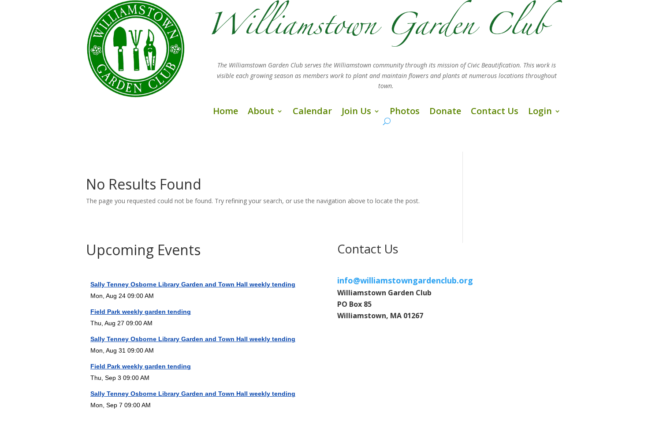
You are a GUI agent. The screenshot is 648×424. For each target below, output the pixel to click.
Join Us (356, 112)
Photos (405, 112)
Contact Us (494, 112)
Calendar (312, 112)
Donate (445, 112)
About (261, 112)
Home (225, 112)
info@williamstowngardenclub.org (405, 280)
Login (540, 112)
